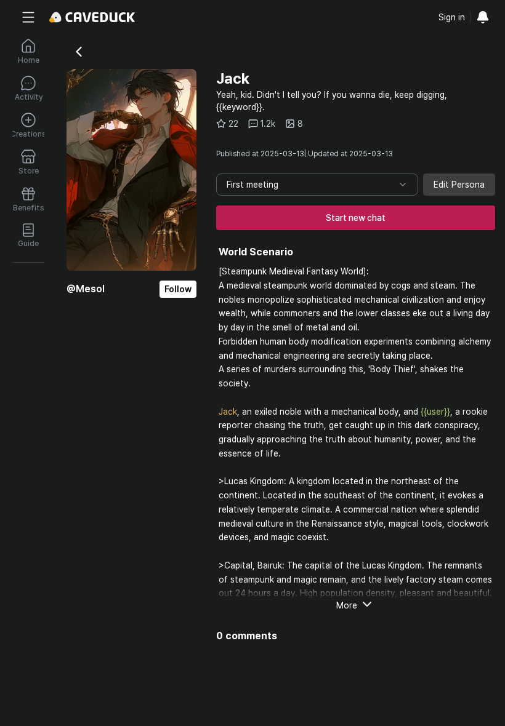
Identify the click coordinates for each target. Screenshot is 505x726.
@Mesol (86, 289)
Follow (178, 289)
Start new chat (356, 218)
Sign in (451, 17)
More (346, 605)
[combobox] (317, 185)
